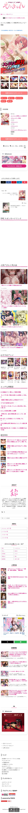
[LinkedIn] (19, 182)
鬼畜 (10, 101)
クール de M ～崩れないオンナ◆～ (17, 671)
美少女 (16, 551)
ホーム (3, 14)
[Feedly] (20, 642)
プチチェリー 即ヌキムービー (19, 130)
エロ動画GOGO (5, 762)
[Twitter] (3, 182)
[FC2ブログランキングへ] (12, 794)
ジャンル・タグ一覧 (6, 528)
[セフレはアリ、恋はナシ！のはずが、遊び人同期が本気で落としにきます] (12, 625)
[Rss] (2, 512)
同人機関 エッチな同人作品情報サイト (11, 769)
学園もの (3, 556)
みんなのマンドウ (6, 766)
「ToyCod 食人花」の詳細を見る (14, 166)
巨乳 (4, 101)
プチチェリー (14, 122)
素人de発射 (4, 773)
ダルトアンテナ (5, 784)
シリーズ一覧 (5, 537)
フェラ (16, 553)
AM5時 (4, 634)
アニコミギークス (6, 760)
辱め (16, 556)
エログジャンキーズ (6, 782)
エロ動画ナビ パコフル (7, 764)
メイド (4, 98)
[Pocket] (24, 182)
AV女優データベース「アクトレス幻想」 (11, 758)
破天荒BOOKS (5, 771)
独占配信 (3, 559)
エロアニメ (10, 14)
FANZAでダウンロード (15, 93)
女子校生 (20, 98)
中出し (12, 98)
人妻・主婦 (17, 559)
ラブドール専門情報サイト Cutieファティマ (12, 768)
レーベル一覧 (5, 531)
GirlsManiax (20, 615)
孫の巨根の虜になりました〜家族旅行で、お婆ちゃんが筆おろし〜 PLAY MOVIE (18, 681)
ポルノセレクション (6, 786)
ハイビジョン (17, 548)
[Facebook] (8, 182)
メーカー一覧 (5, 534)
